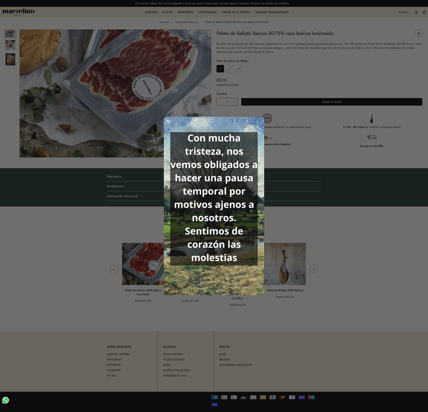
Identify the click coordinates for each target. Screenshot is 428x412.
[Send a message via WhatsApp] (6, 400)
